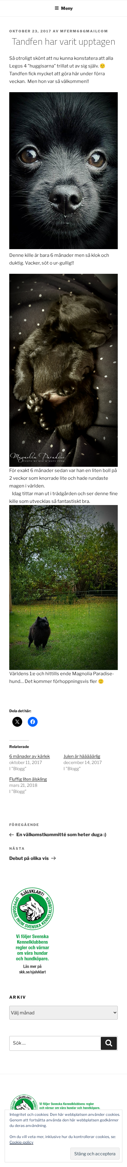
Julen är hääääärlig (81, 756)
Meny (67, 8)
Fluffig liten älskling (28, 779)
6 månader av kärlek (29, 756)
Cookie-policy (21, 1142)
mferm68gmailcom (84, 31)
